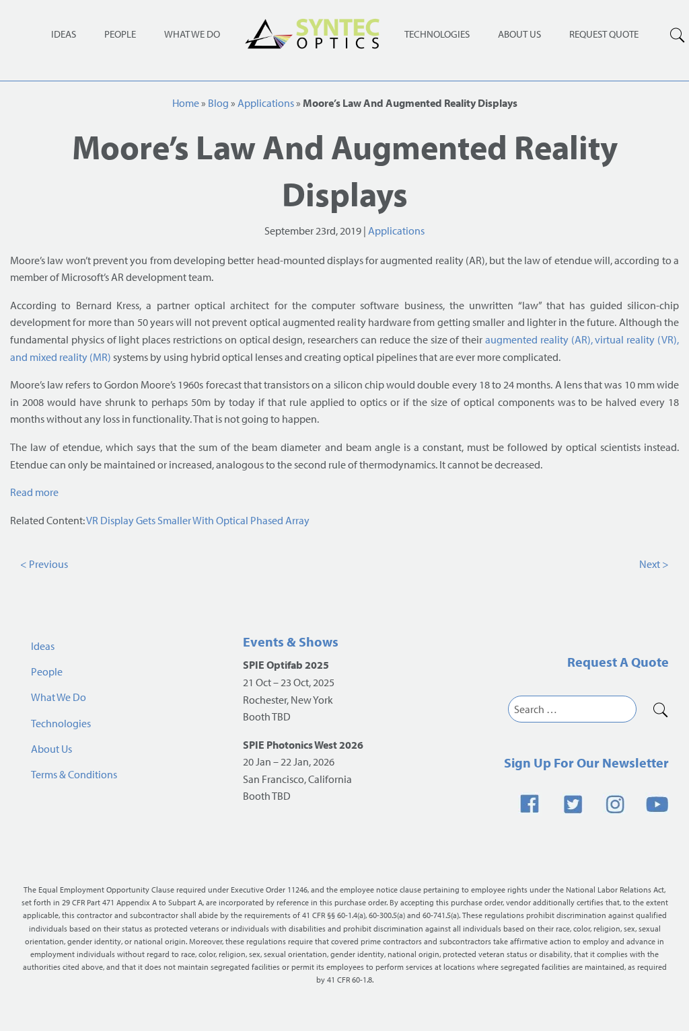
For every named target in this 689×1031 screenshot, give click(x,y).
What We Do (192, 34)
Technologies (437, 34)
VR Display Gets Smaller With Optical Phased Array (198, 520)
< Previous (44, 564)
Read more (34, 492)
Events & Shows (290, 641)
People (120, 34)
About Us (519, 34)
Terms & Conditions (74, 774)
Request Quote (604, 34)
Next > (654, 564)
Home (185, 103)
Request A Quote (618, 661)
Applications (266, 103)
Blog (218, 103)
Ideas (63, 34)
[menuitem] (437, 33)
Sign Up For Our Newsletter (586, 762)
